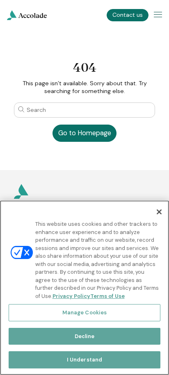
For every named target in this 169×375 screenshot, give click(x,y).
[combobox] (84, 109)
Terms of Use (107, 296)
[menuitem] (27, 15)
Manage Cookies (84, 312)
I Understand (85, 359)
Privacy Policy (71, 296)
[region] (84, 287)
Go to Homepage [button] (84, 133)
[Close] (159, 212)
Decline (85, 336)
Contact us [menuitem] (127, 14)
